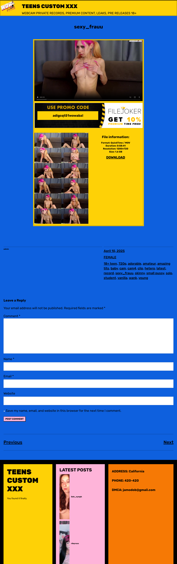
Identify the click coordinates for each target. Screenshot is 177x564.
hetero (150, 268)
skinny (140, 273)
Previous (13, 442)
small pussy (155, 273)
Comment (12, 316)
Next (168, 442)
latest (161, 268)
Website (9, 393)
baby (114, 268)
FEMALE (110, 257)
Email (9, 376)
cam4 (132, 268)
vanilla (122, 278)
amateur (149, 263)
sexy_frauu (124, 273)
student (110, 278)
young (143, 278)
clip (140, 268)
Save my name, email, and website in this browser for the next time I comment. (63, 411)
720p (122, 263)
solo (169, 273)
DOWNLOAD (115, 157)
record (109, 273)
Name (9, 359)
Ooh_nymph (76, 497)
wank (133, 278)
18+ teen (110, 263)
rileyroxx (75, 543)
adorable (134, 263)
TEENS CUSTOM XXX (49, 6)
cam (122, 268)
